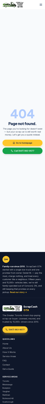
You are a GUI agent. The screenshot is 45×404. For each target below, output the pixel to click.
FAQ (4, 360)
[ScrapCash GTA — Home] (13, 4)
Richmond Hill (8, 398)
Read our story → (18, 292)
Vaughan (6, 391)
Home (5, 343)
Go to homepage (24, 143)
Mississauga (7, 384)
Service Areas (9, 356)
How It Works (9, 352)
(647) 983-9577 (17, 329)
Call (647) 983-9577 (24, 151)
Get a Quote (8, 369)
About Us (7, 348)
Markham (6, 395)
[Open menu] (41, 4)
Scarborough (7, 402)
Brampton (6, 388)
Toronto (5, 381)
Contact (6, 365)
